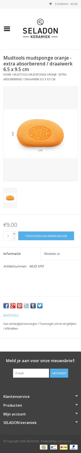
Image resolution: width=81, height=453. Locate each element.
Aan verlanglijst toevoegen (20, 324)
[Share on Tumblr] (33, 305)
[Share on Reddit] (26, 305)
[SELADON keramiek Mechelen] (47, 28)
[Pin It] (19, 305)
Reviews (52, 253)
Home (7, 74)
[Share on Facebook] (6, 305)
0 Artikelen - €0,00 (66, 4)
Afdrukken (11, 328)
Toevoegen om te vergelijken (57, 324)
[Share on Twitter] (40, 305)
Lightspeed (64, 441)
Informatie (12, 253)
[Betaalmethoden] (43, 447)
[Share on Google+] (13, 305)
